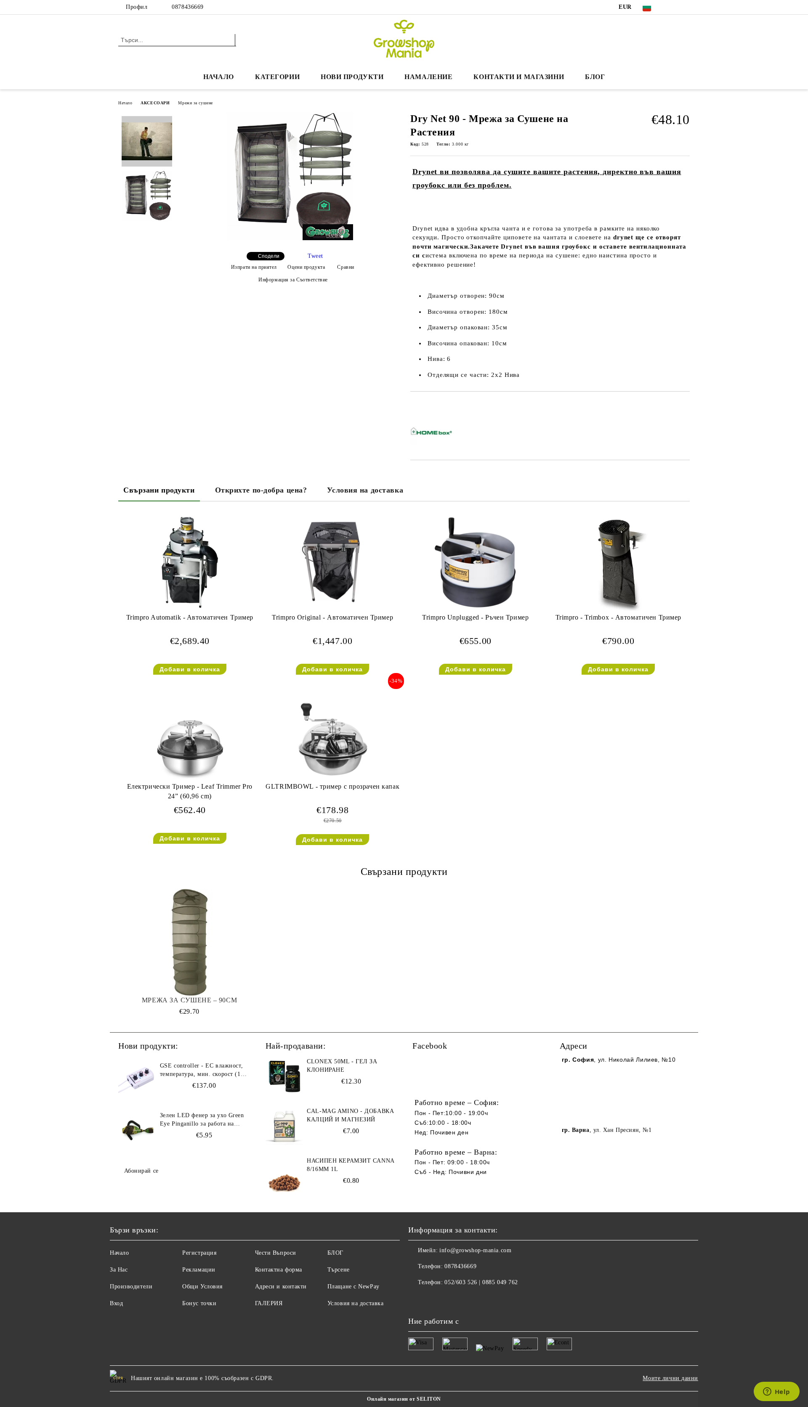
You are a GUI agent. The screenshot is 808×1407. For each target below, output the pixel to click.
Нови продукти (352, 76)
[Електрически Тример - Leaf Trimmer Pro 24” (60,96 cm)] (190, 731)
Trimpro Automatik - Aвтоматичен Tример (189, 617)
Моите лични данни (670, 1378)
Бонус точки (199, 1303)
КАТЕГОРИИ (277, 76)
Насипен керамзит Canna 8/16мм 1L (350, 1165)
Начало (218, 76)
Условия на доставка (365, 490)
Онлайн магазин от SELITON (404, 1399)
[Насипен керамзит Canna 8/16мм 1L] (284, 1176)
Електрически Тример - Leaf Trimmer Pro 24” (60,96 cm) (189, 791)
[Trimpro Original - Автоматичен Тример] (332, 562)
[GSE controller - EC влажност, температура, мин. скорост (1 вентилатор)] (137, 1081)
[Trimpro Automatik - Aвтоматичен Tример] (189, 562)
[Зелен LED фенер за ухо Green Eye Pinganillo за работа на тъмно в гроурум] (137, 1130)
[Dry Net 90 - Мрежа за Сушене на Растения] (290, 238)
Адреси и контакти (281, 1286)
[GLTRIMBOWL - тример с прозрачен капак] (332, 731)
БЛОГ (595, 76)
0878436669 (188, 7)
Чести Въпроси (275, 1253)
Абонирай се (141, 1171)
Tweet (315, 256)
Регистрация (199, 1253)
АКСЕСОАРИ (155, 103)
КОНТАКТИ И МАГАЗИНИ (518, 76)
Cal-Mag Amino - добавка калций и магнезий (350, 1115)
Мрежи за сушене (195, 103)
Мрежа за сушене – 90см (189, 1000)
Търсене (338, 1270)
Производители (131, 1286)
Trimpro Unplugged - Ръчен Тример (475, 617)
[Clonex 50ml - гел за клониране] (284, 1076)
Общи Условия (202, 1286)
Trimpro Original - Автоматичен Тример (332, 617)
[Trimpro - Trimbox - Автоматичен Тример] (618, 562)
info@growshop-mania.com (475, 1250)
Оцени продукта (306, 267)
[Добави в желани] (426, 406)
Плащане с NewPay (353, 1286)
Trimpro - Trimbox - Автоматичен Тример (618, 617)
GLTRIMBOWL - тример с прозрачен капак (332, 786)
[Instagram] (685, 7)
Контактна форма (278, 1270)
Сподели (268, 256)
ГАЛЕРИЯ (269, 1303)
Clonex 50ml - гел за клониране (342, 1065)
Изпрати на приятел (254, 267)
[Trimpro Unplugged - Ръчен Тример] (475, 562)
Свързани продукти (159, 490)
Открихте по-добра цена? (261, 490)
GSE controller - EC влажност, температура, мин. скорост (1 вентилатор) (201, 1070)
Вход (116, 1303)
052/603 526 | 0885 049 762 (481, 1282)
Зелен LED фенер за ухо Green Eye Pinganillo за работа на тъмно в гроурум (202, 1120)
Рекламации (198, 1270)
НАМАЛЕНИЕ (428, 76)
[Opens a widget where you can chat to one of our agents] (776, 1392)
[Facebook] (672, 7)
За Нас (119, 1270)
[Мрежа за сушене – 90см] (189, 943)
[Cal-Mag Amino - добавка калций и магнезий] (284, 1126)
